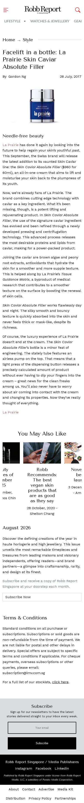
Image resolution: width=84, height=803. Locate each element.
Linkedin (62, 768)
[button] (7, 10)
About (14, 789)
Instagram (23, 768)
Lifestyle (12, 21)
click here (60, 682)
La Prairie (11, 145)
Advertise (46, 789)
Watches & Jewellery (49, 21)
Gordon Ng (17, 76)
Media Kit (65, 789)
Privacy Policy (40, 798)
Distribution (15, 798)
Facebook (43, 768)
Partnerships (65, 798)
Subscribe (42, 743)
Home (9, 39)
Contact (28, 789)
